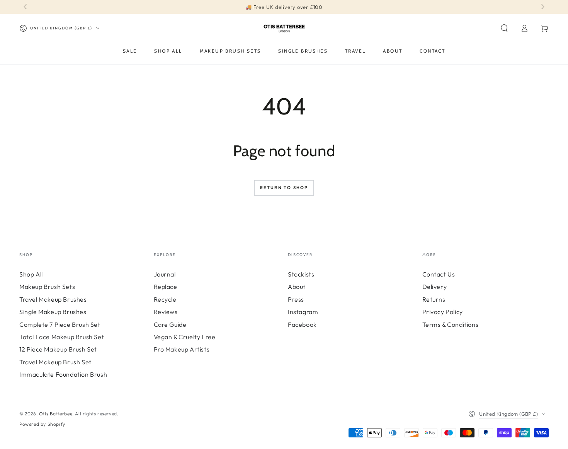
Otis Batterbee (55, 414)
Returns (434, 299)
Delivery (434, 286)
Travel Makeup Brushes (53, 299)
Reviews (166, 312)
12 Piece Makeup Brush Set (58, 349)
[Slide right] (542, 7)
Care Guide (170, 324)
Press (296, 299)
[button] (504, 28)
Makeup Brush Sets (47, 286)
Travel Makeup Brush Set (55, 362)
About (297, 286)
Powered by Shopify (42, 424)
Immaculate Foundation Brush (63, 374)
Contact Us (438, 274)
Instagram (303, 312)
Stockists (301, 274)
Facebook (302, 324)
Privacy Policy (442, 312)
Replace (165, 286)
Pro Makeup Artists (182, 349)
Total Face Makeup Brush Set (61, 337)
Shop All (31, 274)
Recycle (165, 299)
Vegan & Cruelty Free (185, 337)
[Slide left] (25, 7)
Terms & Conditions (450, 324)
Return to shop (284, 187)
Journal (165, 274)
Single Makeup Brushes (53, 312)
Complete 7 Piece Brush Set (59, 324)
